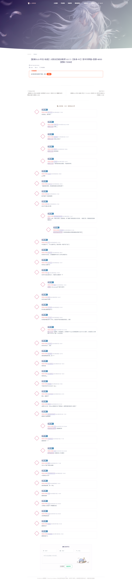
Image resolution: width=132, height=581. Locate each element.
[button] (62, 566)
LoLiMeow (54, 578)
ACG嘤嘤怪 (44, 578)
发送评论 (68, 566)
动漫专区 (86, 3)
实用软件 (93, 3)
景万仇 (55, 161)
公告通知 (56, 3)
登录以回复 (44, 112)
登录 (49, 74)
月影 (49, 297)
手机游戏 (63, 3)
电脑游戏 (70, 3)
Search (101, 3)
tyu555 (49, 384)
